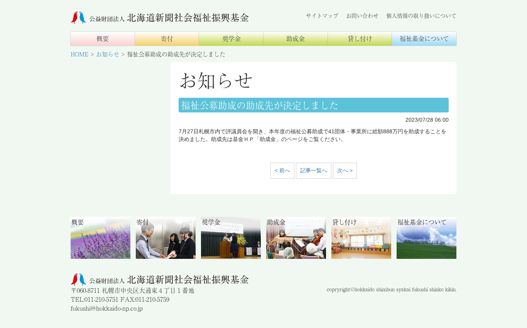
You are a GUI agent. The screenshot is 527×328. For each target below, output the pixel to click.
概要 (102, 38)
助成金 (295, 38)
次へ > (345, 170)
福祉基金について (424, 38)
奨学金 (231, 38)
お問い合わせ (362, 15)
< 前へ (282, 170)
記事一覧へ (313, 170)
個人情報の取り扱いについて (421, 15)
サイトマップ (322, 15)
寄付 (167, 38)
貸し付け (360, 38)
